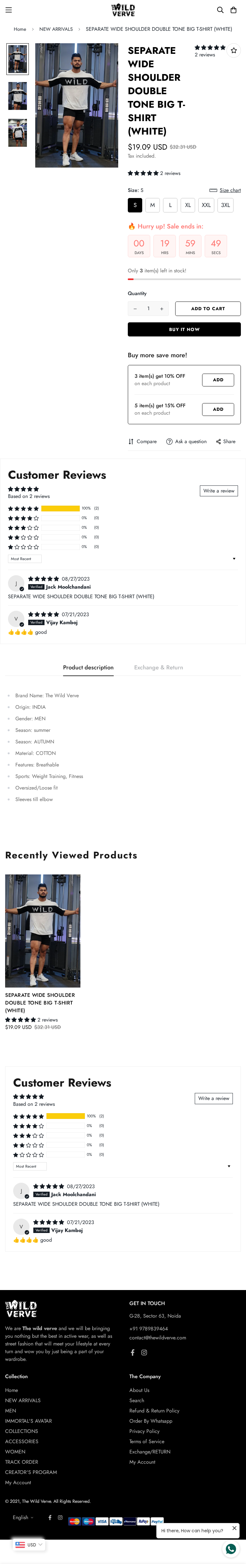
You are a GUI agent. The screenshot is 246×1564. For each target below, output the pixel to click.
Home (20, 29)
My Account (18, 1482)
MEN (10, 1410)
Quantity (137, 293)
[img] (44, 579)
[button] (210, 47)
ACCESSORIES (21, 1441)
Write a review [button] (218, 490)
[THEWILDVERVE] (123, 10)
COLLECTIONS (21, 1431)
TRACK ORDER (21, 1462)
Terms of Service (146, 1441)
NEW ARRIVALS (56, 29)
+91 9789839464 (148, 1328)
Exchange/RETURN (149, 1451)
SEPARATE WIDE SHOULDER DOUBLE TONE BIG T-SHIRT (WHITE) (40, 1002)
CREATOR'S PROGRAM (31, 1472)
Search (136, 1400)
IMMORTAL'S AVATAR (28, 1421)
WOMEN (15, 1451)
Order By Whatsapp (150, 1421)
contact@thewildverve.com (157, 1337)
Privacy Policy (144, 1431)
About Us (139, 1390)
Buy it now (184, 329)
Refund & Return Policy (154, 1410)
